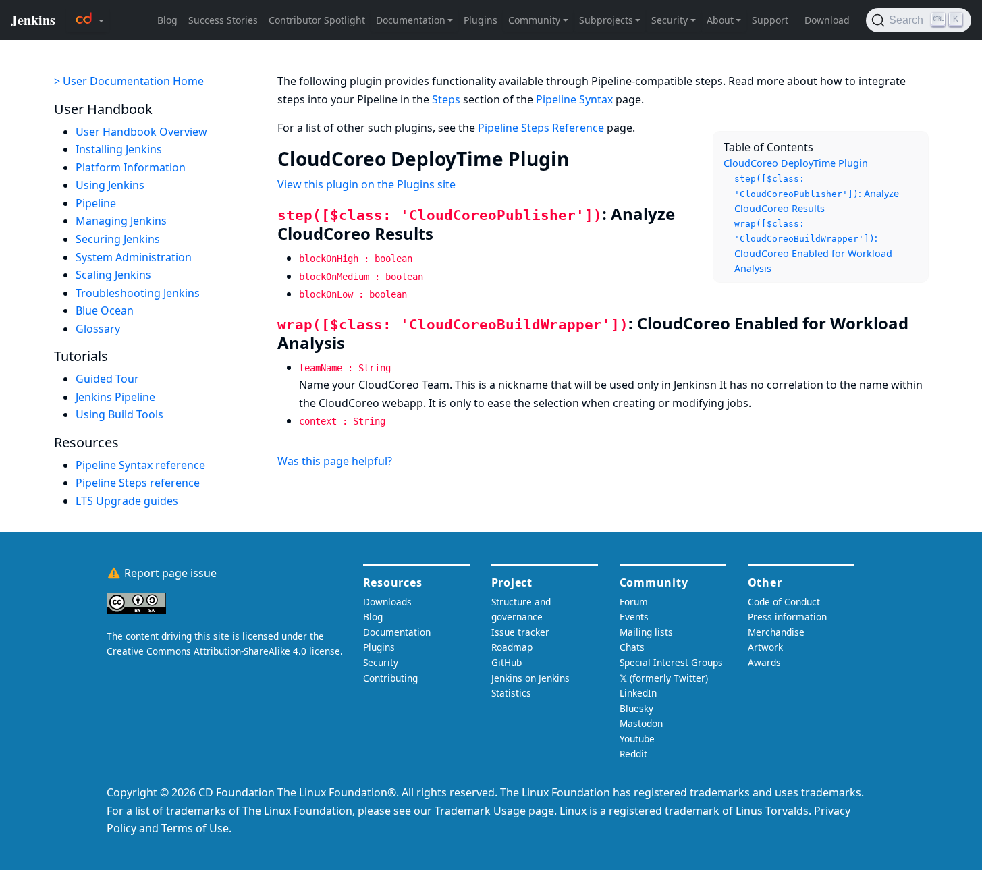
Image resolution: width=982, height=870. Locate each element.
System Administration (134, 257)
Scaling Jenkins (113, 274)
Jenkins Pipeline (115, 396)
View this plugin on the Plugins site (366, 184)
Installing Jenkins (119, 149)
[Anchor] (582, 157)
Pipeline (96, 203)
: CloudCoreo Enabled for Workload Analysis (813, 247)
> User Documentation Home (129, 81)
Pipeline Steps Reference (541, 127)
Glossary (98, 328)
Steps (446, 99)
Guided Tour (107, 378)
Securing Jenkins (118, 239)
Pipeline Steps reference (138, 482)
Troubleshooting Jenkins (138, 293)
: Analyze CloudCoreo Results (816, 194)
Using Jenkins (110, 185)
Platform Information (131, 167)
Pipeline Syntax (574, 99)
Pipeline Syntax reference (140, 465)
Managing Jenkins (121, 220)
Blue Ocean (105, 310)
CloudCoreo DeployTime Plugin (796, 163)
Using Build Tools (119, 414)
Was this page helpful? (334, 461)
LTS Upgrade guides (127, 500)
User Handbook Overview (141, 131)
